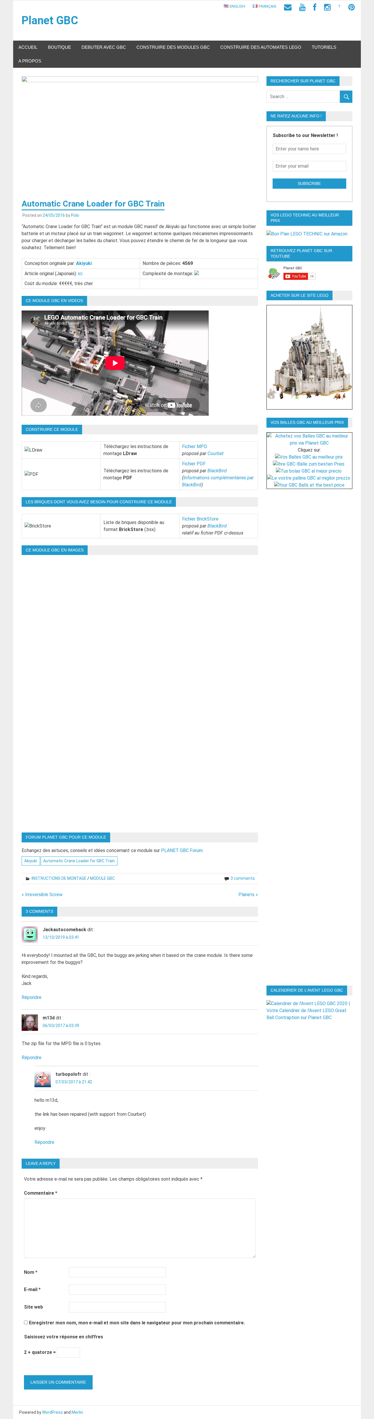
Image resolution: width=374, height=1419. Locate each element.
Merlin (77, 1412)
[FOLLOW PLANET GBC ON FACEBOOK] (314, 7)
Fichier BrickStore (200, 519)
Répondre (31, 997)
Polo (75, 215)
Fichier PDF (194, 463)
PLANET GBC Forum (182, 850)
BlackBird (217, 470)
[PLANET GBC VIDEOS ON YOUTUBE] (302, 7)
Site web (33, 1307)
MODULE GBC (102, 878)
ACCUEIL (27, 47)
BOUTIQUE (59, 47)
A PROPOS (29, 60)
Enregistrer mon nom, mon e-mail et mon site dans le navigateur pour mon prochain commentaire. (137, 1323)
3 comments (243, 878)
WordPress (52, 1412)
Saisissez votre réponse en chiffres (63, 1337)
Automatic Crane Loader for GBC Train (79, 860)
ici (80, 273)
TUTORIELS (324, 47)
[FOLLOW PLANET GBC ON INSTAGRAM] (327, 7)
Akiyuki (84, 263)
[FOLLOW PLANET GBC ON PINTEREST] (351, 7)
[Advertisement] (311, 585)
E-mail (32, 1289)
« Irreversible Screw (42, 894)
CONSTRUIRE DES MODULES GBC (173, 47)
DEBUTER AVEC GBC (104, 47)
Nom (30, 1272)
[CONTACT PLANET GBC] (287, 7)
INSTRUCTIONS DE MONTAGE (59, 878)
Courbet (215, 453)
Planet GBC (50, 20)
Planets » (248, 894)
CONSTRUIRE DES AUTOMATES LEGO (260, 47)
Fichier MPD (194, 446)
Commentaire (40, 1193)
